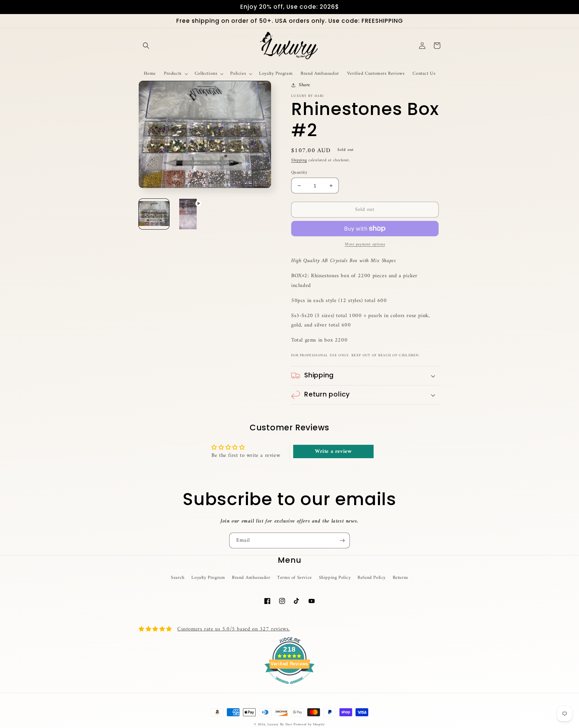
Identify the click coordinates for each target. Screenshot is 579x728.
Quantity (299, 172)
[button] (146, 45)
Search (178, 577)
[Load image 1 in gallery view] (154, 214)
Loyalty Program (208, 577)
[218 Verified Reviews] (289, 687)
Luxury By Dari (280, 724)
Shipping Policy (335, 577)
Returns (400, 577)
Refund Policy (372, 577)
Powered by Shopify (309, 724)
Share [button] (304, 85)
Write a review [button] (333, 451)
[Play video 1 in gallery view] (188, 214)
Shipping (299, 160)
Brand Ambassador (251, 577)
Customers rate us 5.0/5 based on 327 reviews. (233, 629)
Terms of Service (294, 577)
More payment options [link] (365, 245)
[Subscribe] (342, 540)
